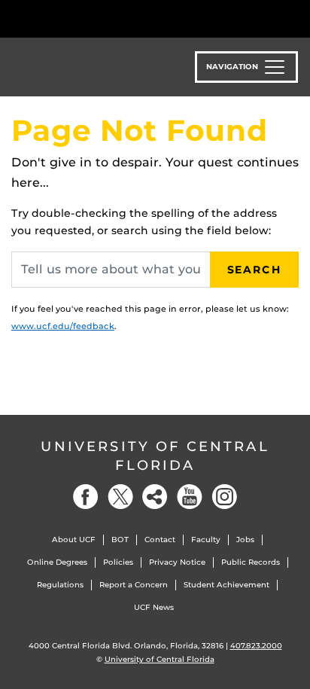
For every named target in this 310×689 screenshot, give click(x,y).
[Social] (155, 496)
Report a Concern (133, 585)
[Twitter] (120, 496)
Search (254, 269)
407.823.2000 (256, 646)
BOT (120, 539)
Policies (118, 562)
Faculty (205, 539)
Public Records (250, 562)
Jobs (245, 539)
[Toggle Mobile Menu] (295, 18)
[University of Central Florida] (114, 18)
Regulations (60, 585)
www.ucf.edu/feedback (62, 326)
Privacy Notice (177, 562)
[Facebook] (86, 496)
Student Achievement (226, 585)
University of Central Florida (155, 456)
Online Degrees (57, 562)
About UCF (74, 539)
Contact (159, 539)
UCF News (154, 607)
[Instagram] (224, 496)
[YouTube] (189, 496)
